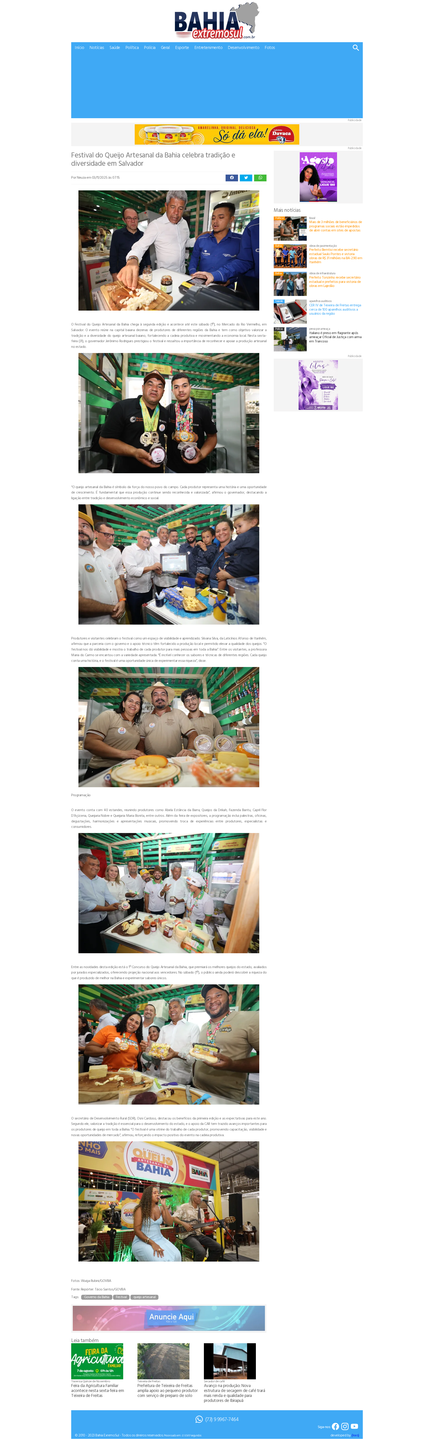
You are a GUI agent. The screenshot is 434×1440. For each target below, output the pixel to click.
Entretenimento (208, 47)
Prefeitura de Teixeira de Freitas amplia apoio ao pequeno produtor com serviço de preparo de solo (167, 1390)
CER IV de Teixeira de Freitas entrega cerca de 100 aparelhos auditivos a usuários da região (335, 309)
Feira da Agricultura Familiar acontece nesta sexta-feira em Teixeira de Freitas (97, 1390)
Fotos (270, 47)
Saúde (114, 47)
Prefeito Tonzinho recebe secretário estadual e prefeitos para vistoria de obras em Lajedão (335, 281)
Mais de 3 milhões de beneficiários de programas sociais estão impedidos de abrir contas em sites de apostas (335, 226)
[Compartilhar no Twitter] (246, 178)
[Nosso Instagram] (345, 1427)
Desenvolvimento (243, 47)
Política (132, 47)
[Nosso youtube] (354, 1427)
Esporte (182, 47)
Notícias (97, 47)
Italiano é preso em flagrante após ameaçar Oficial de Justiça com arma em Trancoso (335, 337)
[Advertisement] (217, 86)
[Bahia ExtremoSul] (217, 20)
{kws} (355, 1435)
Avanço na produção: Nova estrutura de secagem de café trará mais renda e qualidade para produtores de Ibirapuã (234, 1392)
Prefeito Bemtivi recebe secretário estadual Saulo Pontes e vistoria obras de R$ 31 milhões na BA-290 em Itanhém (335, 256)
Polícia (150, 47)
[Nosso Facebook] (335, 1427)
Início (79, 47)
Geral (165, 47)
